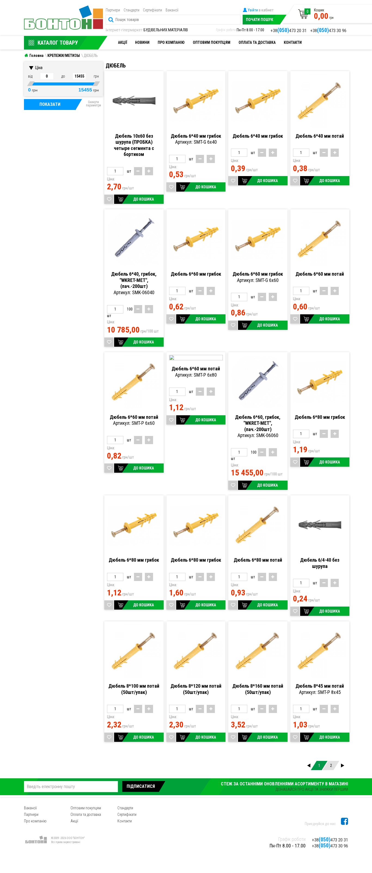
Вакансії (172, 10)
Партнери (113, 10)
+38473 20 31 (288, 30)
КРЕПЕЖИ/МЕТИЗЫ (63, 55)
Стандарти (131, 10)
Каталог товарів (62, 12)
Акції (122, 42)
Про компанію (171, 42)
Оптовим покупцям (211, 42)
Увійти (253, 10)
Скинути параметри (93, 103)
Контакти (293, 42)
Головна (36, 55)
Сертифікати (152, 10)
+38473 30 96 (328, 30)
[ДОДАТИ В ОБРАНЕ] (109, 199)
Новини (142, 42)
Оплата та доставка (257, 42)
